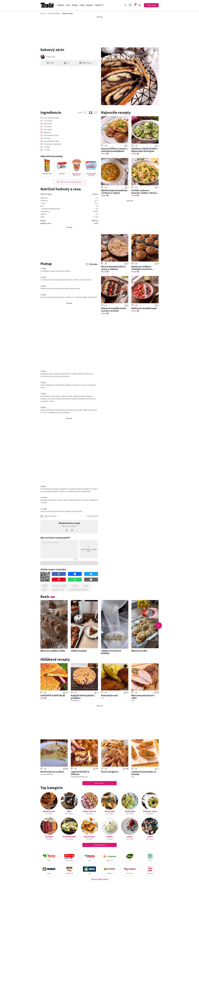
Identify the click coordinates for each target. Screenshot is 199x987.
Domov (43, 13)
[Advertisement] (99, 31)
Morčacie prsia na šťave (52, 771)
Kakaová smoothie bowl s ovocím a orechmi (114, 309)
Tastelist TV (99, 5)
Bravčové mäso (49, 811)
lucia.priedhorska (46, 774)
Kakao (85, 586)
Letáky (82, 5)
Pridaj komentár (69, 563)
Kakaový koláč (58, 589)
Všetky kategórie (99, 845)
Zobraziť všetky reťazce (99, 879)
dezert (45, 586)
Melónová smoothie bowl (143, 308)
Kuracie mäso (89, 836)
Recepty (75, 5)
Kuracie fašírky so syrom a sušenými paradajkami (114, 149)
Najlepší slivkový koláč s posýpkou (83, 696)
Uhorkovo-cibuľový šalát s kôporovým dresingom (144, 149)
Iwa (102, 698)
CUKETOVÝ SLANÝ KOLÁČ (52, 695)
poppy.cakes (50, 57)
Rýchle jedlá (130, 811)
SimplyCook (75, 701)
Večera (150, 836)
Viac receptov (99, 783)
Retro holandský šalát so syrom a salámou (113, 267)
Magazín (89, 5)
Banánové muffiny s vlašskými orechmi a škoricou (141, 267)
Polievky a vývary (150, 811)
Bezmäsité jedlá (69, 836)
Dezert (129, 836)
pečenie (75, 586)
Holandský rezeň (109, 695)
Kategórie (60, 5)
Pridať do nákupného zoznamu (70, 182)
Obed (69, 811)
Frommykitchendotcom (79, 777)
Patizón (110, 836)
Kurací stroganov (109, 771)
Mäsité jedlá (110, 811)
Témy (68, 5)
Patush (103, 154)
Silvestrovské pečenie (78, 589)
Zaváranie (49, 836)
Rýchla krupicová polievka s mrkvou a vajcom (114, 191)
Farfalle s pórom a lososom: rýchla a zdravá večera (143, 191)
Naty (42, 698)
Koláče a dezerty (54, 13)
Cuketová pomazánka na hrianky (143, 772)
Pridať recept (151, 5)
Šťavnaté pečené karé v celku (143, 696)
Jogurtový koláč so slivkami (80, 772)
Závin (44, 589)
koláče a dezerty (60, 586)
